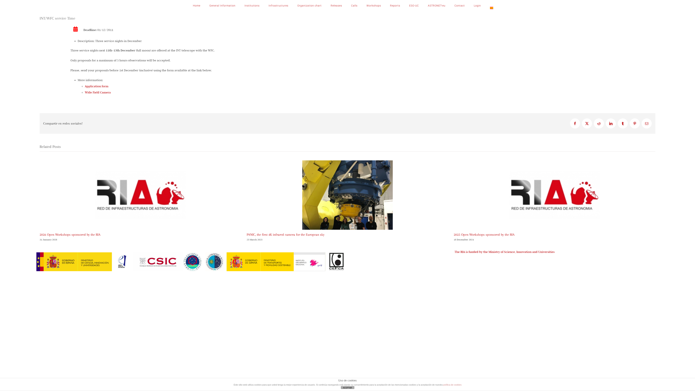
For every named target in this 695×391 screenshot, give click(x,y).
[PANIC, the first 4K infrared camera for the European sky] (347, 162)
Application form (96, 86)
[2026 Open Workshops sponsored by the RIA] (140, 162)
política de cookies (452, 385)
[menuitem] (491, 5)
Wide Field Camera (98, 92)
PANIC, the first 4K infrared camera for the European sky (286, 234)
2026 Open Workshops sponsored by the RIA (70, 234)
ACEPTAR (347, 388)
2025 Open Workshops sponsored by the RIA (484, 234)
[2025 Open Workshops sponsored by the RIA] (554, 162)
